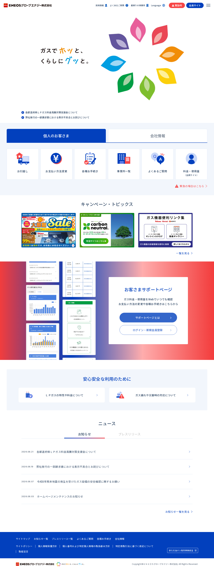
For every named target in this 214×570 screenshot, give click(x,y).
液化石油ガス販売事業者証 (181, 550)
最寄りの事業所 (138, 5)
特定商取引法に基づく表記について (134, 546)
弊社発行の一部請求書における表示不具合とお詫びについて (57, 117)
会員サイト (195, 5)
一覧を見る (183, 253)
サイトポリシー (24, 546)
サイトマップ (23, 538)
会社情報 (120, 538)
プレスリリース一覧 (62, 538)
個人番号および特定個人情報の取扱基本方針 (86, 546)
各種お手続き (104, 538)
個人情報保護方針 (47, 546)
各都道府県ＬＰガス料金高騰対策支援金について (51, 112)
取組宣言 (23, 551)
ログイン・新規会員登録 (148, 330)
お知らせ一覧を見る (177, 511)
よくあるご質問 (117, 5)
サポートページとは (147, 318)
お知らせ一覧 (41, 538)
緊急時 (178, 5)
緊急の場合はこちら (192, 186)
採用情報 (100, 5)
